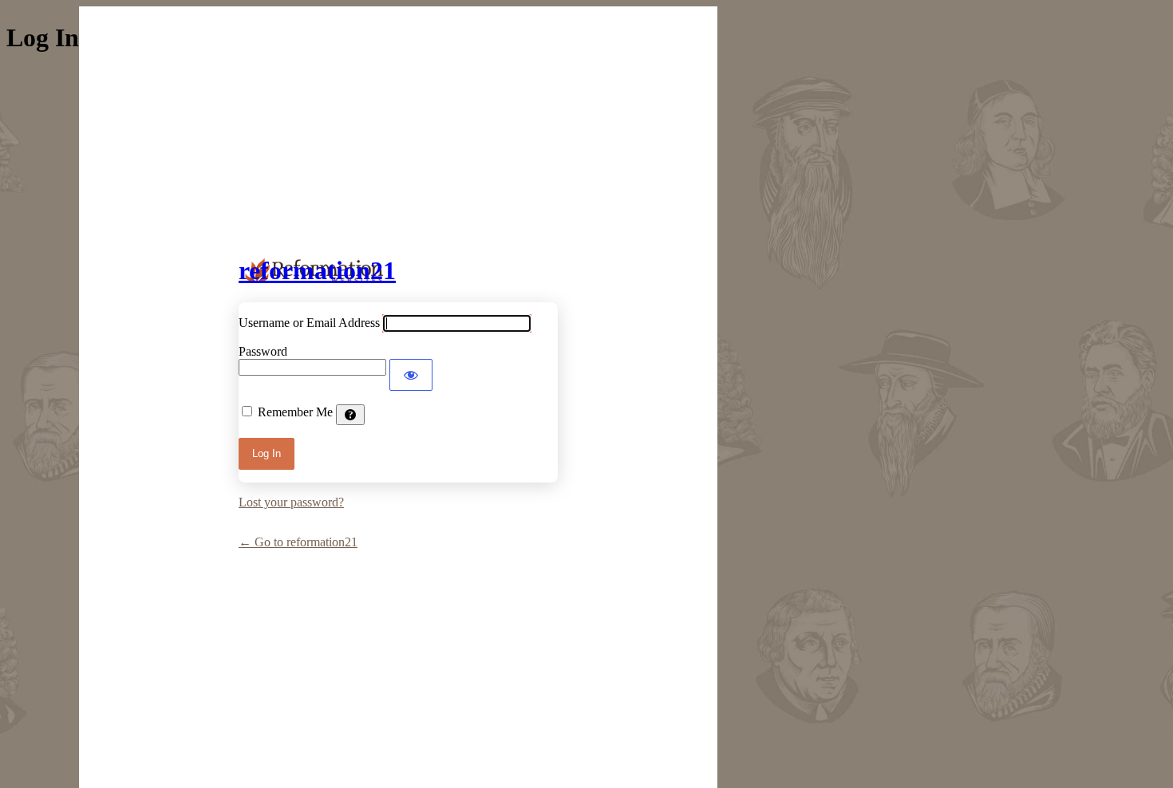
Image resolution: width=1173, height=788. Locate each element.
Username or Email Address (309, 322)
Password (263, 351)
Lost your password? (291, 502)
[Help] (350, 414)
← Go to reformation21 (298, 542)
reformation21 (317, 270)
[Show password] (410, 375)
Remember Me (295, 412)
